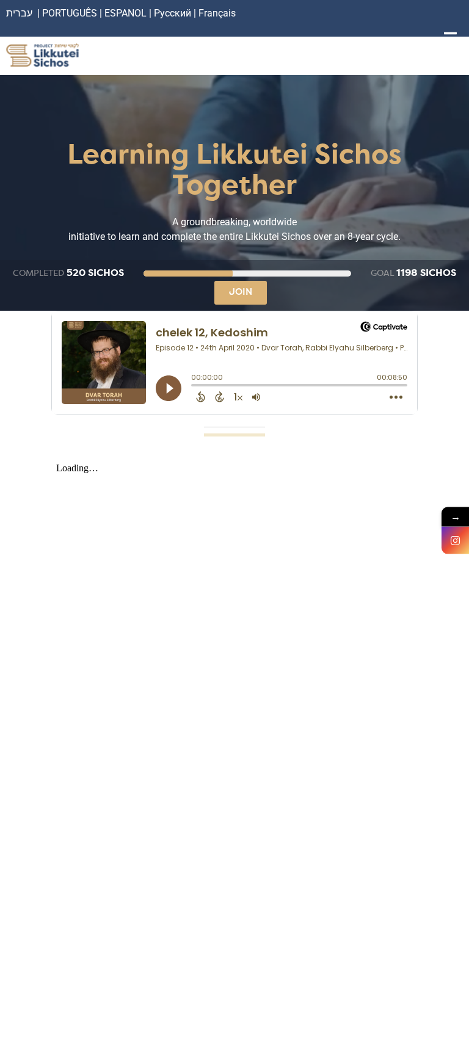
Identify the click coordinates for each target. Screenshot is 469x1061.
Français (217, 13)
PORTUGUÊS (69, 13)
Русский (174, 13)
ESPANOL (125, 13)
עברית (19, 13)
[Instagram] (455, 540)
